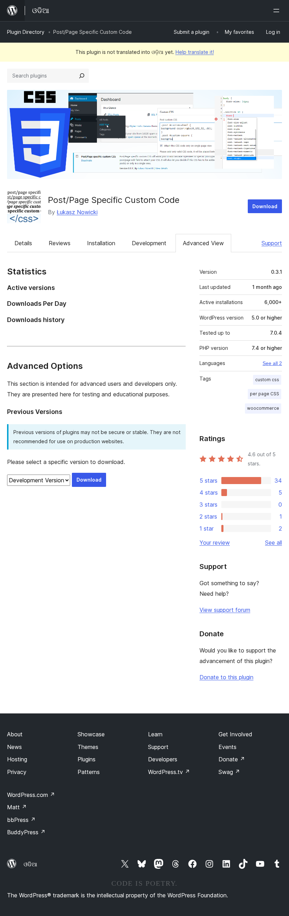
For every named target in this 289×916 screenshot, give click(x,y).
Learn (155, 734)
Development (149, 243)
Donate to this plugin (226, 677)
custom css (267, 379)
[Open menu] (277, 10)
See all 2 (272, 363)
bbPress (21, 819)
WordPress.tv (169, 771)
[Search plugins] (82, 76)
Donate (232, 759)
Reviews (59, 243)
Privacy (16, 771)
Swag (229, 771)
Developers (162, 759)
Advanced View (203, 243)
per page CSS (264, 393)
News (14, 746)
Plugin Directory (25, 32)
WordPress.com (31, 794)
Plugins (87, 759)
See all (273, 542)
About (15, 734)
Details (23, 243)
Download (264, 206)
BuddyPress (26, 832)
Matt (17, 807)
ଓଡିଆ (30, 864)
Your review (214, 542)
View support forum (224, 609)
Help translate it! (195, 52)
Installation (101, 243)
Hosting (17, 759)
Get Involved (235, 734)
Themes (88, 746)
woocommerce (263, 408)
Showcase (91, 734)
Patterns (89, 771)
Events (227, 746)
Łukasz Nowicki (77, 212)
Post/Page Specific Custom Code (113, 200)
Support (272, 243)
